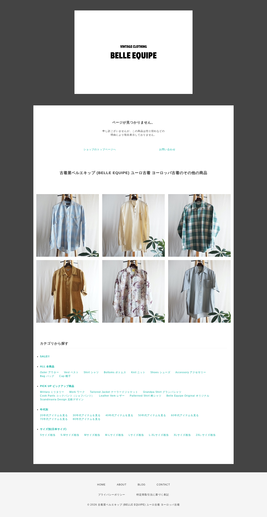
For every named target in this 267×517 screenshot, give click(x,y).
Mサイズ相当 (92, 435)
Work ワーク (77, 392)
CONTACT (163, 484)
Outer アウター (49, 372)
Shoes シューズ (160, 372)
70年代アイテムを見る (54, 419)
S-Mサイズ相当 (69, 435)
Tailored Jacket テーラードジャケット (114, 392)
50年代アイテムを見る (152, 415)
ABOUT (121, 484)
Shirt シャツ (91, 372)
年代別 (44, 409)
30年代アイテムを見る (87, 415)
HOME (101, 484)
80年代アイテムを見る (87, 419)
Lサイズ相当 (136, 435)
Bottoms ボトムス (115, 372)
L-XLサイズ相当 (159, 435)
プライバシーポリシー (111, 494)
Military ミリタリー (52, 392)
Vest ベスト (71, 372)
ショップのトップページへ (99, 149)
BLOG (141, 484)
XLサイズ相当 (182, 435)
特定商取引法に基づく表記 (152, 494)
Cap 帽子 (65, 376)
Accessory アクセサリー (190, 372)
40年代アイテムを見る (119, 415)
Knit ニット (138, 372)
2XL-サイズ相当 (206, 435)
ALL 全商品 (47, 366)
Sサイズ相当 (47, 435)
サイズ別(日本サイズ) (53, 429)
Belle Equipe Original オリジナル (187, 395)
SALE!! (45, 356)
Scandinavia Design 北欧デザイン (62, 399)
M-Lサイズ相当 (114, 435)
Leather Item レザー (112, 395)
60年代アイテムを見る (185, 415)
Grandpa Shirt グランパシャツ (162, 392)
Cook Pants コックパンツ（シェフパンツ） (67, 395)
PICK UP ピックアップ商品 (57, 386)
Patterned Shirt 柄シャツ (145, 395)
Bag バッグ (47, 376)
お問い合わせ (167, 149)
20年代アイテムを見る (54, 415)
